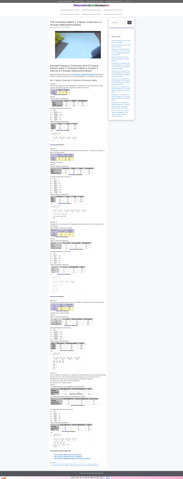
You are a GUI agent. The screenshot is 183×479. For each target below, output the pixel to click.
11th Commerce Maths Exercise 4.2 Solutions (68, 456)
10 (91, 477)
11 (94, 477)
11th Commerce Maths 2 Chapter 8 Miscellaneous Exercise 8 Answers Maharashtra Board (75, 464)
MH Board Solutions (74, 477)
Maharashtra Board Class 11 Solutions (114, 1)
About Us (128, 1)
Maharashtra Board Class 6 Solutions (91, 14)
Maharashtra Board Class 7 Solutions (70, 14)
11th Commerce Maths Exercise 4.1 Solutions (68, 454)
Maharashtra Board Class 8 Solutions (113, 10)
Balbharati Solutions (79, 1)
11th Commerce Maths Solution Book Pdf (85, 74)
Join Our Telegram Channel (108, 478)
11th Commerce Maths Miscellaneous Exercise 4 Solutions (72, 458)
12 (97, 477)
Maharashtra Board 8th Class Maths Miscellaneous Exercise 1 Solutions (121, 58)
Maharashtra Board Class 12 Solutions (94, 1)
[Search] (129, 22)
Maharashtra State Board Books (65, 1)
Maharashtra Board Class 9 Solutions (91, 10)
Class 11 (54, 462)
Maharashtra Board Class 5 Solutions (113, 14)
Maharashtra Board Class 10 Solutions (70, 10)
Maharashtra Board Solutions (96, 473)
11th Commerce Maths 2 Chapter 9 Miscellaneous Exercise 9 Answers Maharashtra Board (75, 465)
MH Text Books (101, 478)
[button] (91, 477)
